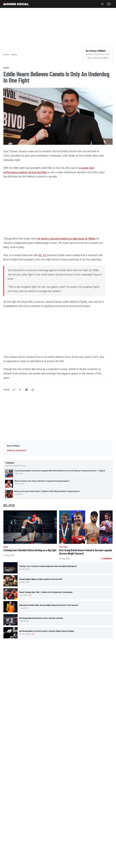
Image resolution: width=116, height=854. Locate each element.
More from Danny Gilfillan (98, 58)
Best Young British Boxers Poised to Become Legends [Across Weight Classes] (85, 552)
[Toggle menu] (110, 4)
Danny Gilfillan (13, 445)
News (14, 54)
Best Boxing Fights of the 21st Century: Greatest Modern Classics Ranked (46, 631)
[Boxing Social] (16, 4)
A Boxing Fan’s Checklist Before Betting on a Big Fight (29, 550)
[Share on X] (20, 389)
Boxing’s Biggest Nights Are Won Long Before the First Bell (40, 579)
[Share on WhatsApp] (32, 389)
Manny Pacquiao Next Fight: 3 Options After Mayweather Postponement (46, 592)
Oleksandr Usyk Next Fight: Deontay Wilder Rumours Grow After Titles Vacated (48, 605)
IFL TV (42, 255)
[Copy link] (14, 389)
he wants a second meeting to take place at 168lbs (66, 238)
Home (6, 54)
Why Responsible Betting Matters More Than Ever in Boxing (41, 618)
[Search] (102, 4)
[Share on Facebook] (26, 389)
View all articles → (17, 450)
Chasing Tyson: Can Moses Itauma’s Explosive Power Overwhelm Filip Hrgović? (48, 566)
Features (63, 547)
